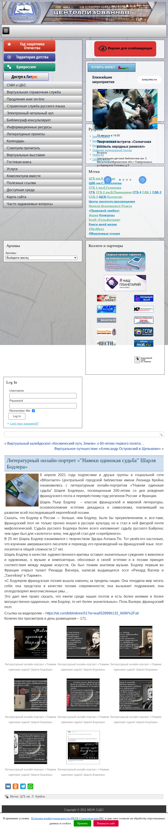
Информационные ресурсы (29, 127)
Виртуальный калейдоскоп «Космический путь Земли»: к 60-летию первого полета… (75, 443)
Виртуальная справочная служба (34, 92)
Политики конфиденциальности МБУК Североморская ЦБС (67, 818)
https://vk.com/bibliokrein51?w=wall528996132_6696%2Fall (92, 613)
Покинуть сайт (106, 823)
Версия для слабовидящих (129, 48)
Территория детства (32, 57)
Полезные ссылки (21, 183)
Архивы (10, 253)
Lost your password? (24, 423)
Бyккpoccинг (32, 66)
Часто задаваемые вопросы (30, 204)
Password (16, 400)
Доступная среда (21, 190)
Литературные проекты (26, 134)
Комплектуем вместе (24, 176)
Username (16, 390)
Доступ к (22, 76)
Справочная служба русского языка (36, 106)
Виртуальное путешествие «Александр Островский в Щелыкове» (107, 449)
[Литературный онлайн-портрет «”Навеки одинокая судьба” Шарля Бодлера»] (31, 659)
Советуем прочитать (23, 148)
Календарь (15, 141)
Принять (82, 823)
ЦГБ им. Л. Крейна (32, 796)
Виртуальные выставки (26, 155)
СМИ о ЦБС (16, 85)
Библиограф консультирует (29, 120)
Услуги (12, 169)
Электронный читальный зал (30, 113)
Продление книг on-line (25, 99)
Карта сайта (16, 197)
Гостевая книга (19, 162)
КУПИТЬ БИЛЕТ (103, 67)
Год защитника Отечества (32, 45)
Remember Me (19, 410)
